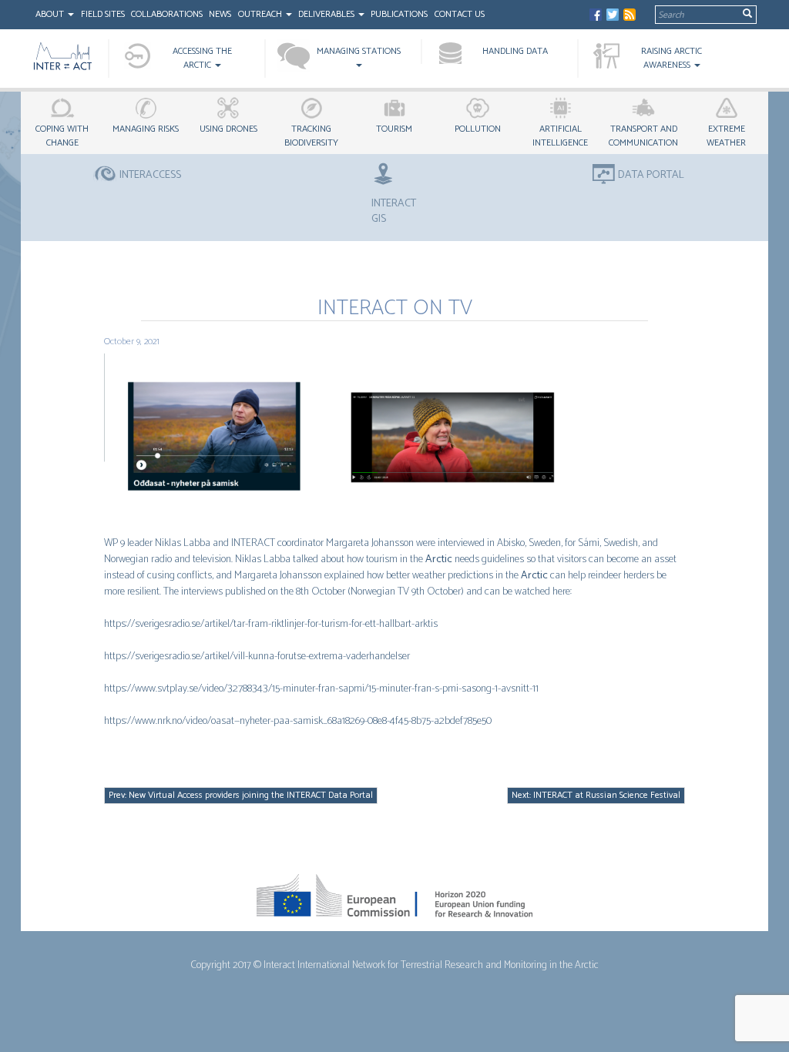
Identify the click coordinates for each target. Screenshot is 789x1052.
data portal (651, 175)
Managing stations (359, 51)
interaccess (150, 175)
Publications (399, 14)
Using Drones (228, 129)
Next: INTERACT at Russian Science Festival (596, 795)
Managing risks (145, 129)
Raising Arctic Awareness (671, 58)
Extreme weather (726, 136)
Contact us (460, 14)
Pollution (478, 129)
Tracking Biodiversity (311, 136)
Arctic (438, 559)
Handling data (515, 51)
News (220, 14)
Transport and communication (643, 136)
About (50, 14)
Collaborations (167, 14)
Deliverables (327, 14)
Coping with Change (62, 136)
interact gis (393, 211)
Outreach (261, 14)
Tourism (394, 129)
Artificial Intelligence (560, 136)
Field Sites (103, 14)
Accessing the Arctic (202, 58)
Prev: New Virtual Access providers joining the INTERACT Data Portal (241, 795)
